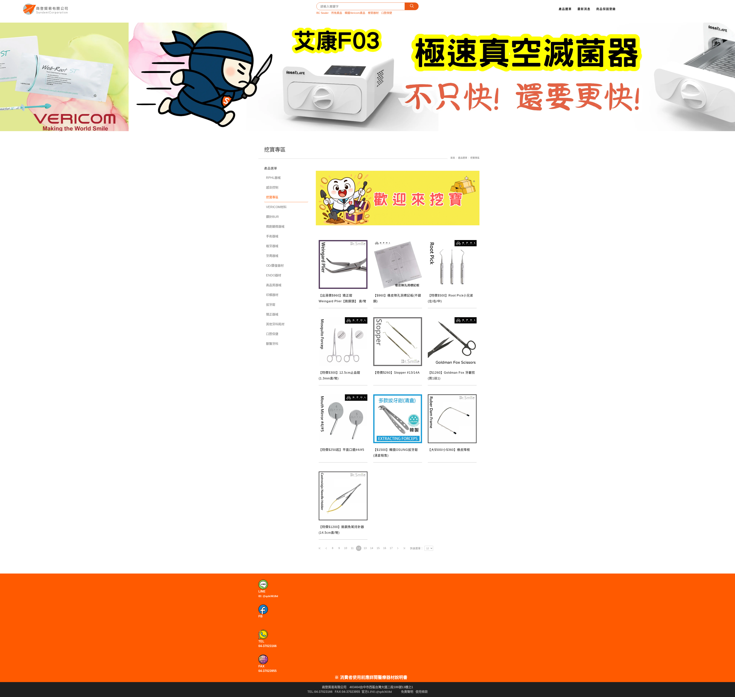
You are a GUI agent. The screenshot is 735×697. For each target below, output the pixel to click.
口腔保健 (386, 12)
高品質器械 (273, 285)
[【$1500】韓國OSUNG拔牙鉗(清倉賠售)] (397, 418)
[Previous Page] (326, 548)
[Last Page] (404, 548)
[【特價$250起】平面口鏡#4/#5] (343, 418)
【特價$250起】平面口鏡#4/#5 (341, 449)
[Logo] (46, 7)
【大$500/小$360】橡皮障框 (449, 449)
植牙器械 (272, 246)
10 (345, 548)
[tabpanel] (367, 77)
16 (384, 548)
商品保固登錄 (606, 9)
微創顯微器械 (275, 226)
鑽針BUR (272, 216)
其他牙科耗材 (275, 324)
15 (378, 548)
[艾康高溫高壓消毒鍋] (367, 77)
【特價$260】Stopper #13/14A (396, 372)
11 (352, 548)
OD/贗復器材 (275, 265)
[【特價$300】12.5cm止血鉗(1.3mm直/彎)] (343, 341)
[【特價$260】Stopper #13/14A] (397, 341)
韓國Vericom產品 (355, 12)
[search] (412, 6)
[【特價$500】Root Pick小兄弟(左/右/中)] (452, 264)
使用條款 (422, 691)
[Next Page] (397, 548)
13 (365, 548)
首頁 (452, 158)
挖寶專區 (474, 158)
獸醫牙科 (272, 343)
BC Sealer (322, 12)
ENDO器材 (273, 275)
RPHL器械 (273, 177)
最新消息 (583, 9)
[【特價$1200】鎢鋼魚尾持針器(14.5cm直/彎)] (343, 495)
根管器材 (373, 12)
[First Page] (319, 548)
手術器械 (272, 236)
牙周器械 (272, 255)
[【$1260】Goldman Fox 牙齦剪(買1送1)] (452, 341)
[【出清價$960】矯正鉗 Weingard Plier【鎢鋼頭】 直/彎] (343, 264)
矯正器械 (272, 314)
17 (391, 548)
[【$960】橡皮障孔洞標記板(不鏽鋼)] (397, 264)
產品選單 (565, 9)
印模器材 (272, 295)
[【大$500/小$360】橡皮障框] (452, 418)
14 (371, 548)
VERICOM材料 (276, 207)
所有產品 (336, 12)
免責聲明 (407, 691)
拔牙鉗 (270, 304)
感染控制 (272, 187)
